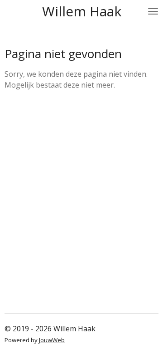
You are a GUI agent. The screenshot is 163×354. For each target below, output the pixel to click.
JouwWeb (52, 340)
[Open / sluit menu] (153, 11)
